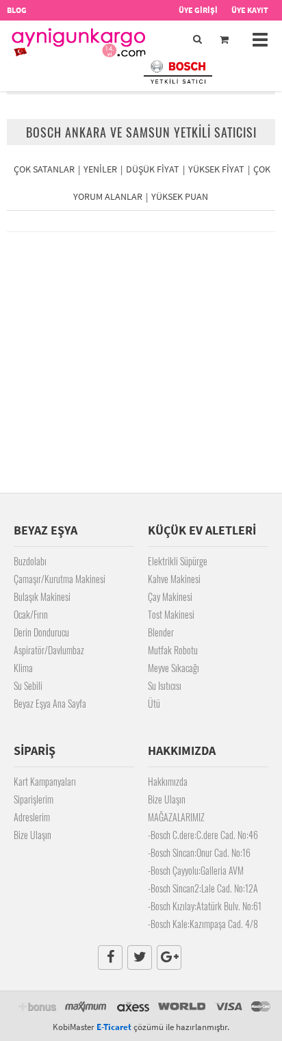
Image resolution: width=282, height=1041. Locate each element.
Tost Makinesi (171, 614)
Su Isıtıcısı (164, 685)
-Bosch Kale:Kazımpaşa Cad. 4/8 (203, 923)
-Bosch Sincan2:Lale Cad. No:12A (203, 888)
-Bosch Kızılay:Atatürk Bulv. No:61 (204, 906)
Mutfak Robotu (173, 650)
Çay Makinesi (170, 596)
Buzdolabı (30, 561)
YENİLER (100, 169)
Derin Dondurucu (41, 632)
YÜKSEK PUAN (179, 196)
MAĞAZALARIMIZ (176, 817)
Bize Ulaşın (32, 834)
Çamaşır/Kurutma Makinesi (59, 578)
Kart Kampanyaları (45, 781)
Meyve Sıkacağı (173, 667)
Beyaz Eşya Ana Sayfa (50, 703)
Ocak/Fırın (31, 614)
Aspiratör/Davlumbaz (49, 650)
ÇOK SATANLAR (44, 169)
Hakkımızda (168, 781)
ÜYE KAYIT (249, 10)
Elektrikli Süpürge (177, 561)
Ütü (154, 703)
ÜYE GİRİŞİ (198, 10)
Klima (23, 667)
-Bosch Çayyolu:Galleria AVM (196, 870)
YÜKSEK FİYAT (216, 169)
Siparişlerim (33, 799)
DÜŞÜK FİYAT (152, 169)
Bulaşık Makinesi (42, 596)
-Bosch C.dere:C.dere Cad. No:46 (203, 834)
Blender (161, 632)
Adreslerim (32, 817)
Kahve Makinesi (174, 578)
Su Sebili (28, 685)
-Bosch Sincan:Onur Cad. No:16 (199, 852)
